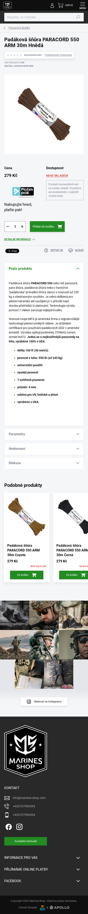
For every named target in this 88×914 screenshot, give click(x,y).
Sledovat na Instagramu (48, 701)
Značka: (19, 66)
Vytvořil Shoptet (28, 907)
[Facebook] (8, 826)
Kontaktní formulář (26, 841)
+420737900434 (24, 806)
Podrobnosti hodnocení (58, 54)
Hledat (78, 17)
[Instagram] (18, 826)
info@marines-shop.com (29, 798)
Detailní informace (17, 239)
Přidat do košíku (43, 226)
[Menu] (82, 5)
